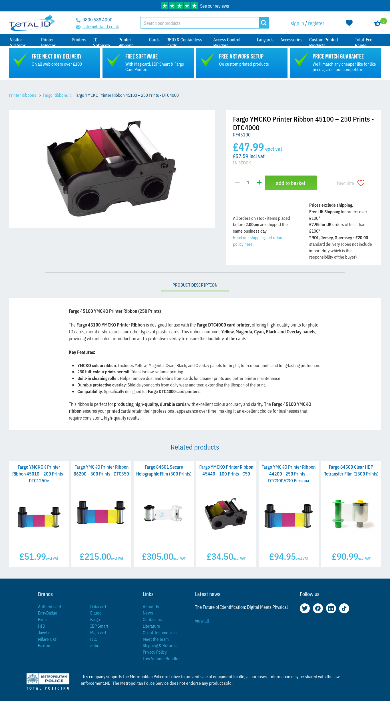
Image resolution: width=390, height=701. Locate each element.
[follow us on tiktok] (344, 608)
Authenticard (49, 606)
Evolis (43, 619)
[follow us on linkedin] (331, 608)
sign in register (307, 23)
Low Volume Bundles (161, 658)
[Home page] (32, 23)
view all (202, 620)
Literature (151, 626)
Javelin (44, 632)
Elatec (95, 613)
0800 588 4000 (97, 19)
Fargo (95, 619)
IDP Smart (99, 626)
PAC (93, 639)
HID (41, 626)
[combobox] (199, 22)
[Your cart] (377, 23)
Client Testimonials (160, 632)
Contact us (152, 619)
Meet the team (156, 639)
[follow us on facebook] (318, 608)
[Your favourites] (349, 22)
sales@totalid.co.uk (101, 26)
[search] (264, 23)
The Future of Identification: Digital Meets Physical (241, 607)
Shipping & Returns (160, 645)
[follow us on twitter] (305, 608)
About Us (151, 606)
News (148, 613)
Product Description (195, 285)
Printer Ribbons (22, 95)
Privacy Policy (155, 652)
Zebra (95, 645)
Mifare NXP (47, 639)
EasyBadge (47, 613)
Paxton (44, 645)
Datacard (98, 606)
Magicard (98, 632)
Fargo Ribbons (55, 95)
